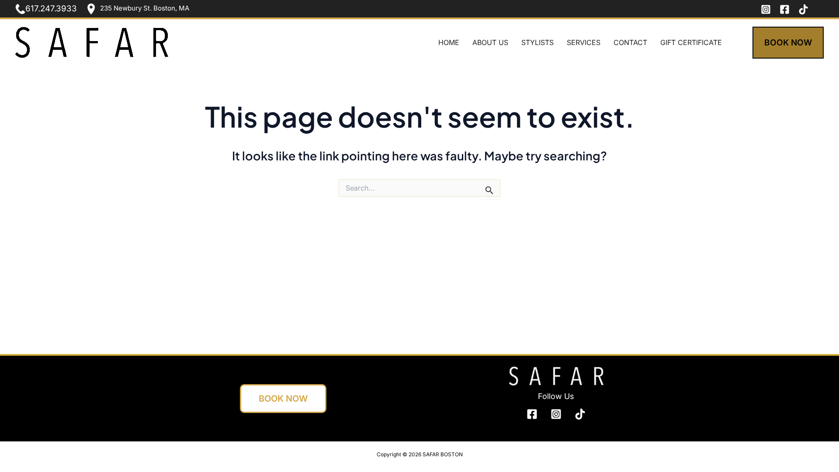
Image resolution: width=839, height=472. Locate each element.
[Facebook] (785, 9)
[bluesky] (580, 414)
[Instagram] (766, 9)
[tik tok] (803, 9)
